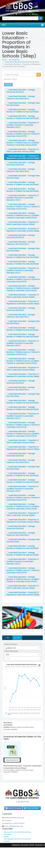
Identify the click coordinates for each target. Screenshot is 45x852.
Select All (8, 85)
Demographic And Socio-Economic (17, 839)
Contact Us (21, 14)
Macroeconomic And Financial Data (17, 832)
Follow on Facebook (14, 808)
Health (6, 837)
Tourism (7, 841)
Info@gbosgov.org (16, 826)
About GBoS (10, 14)
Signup (36, 14)
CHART (18, 638)
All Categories (14, 60)
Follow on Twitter (32, 808)
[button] (22, 648)
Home (4, 60)
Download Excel (12, 760)
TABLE (8, 638)
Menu (4, 25)
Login (29, 14)
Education (7, 834)
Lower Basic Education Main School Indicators (21, 62)
